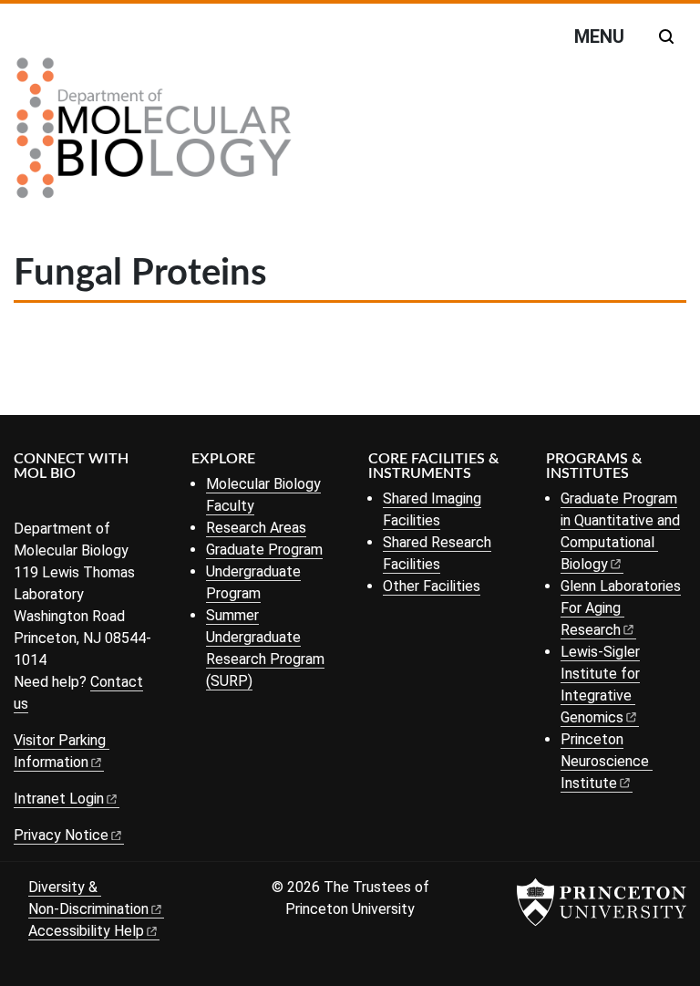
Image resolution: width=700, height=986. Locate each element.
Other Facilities (431, 586)
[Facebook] (25, 504)
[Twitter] (52, 504)
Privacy (61, 835)
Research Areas (256, 527)
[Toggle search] (666, 36)
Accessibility (86, 930)
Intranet (59, 798)
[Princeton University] (601, 902)
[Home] (154, 135)
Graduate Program (264, 549)
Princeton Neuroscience (605, 761)
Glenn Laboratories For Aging (621, 607)
